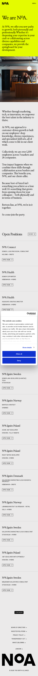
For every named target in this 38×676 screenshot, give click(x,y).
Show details (27, 347)
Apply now (6, 260)
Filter (31, 234)
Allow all (19, 354)
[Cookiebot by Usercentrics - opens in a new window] (27, 313)
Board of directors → (19, 627)
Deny (19, 360)
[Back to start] (5, 3)
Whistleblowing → (19, 642)
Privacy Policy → (19, 635)
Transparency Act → (19, 639)
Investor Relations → (19, 631)
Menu (34, 3)
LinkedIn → (19, 649)
